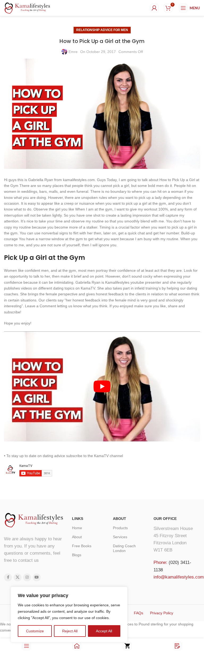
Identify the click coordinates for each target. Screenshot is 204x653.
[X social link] (18, 577)
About (77, 537)
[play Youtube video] (102, 386)
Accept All (104, 631)
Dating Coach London (124, 548)
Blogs (76, 555)
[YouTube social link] (37, 577)
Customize (35, 631)
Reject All (70, 631)
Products (120, 528)
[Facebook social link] (8, 577)
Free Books (81, 546)
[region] (69, 614)
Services (120, 537)
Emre (73, 52)
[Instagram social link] (27, 577)
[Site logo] (27, 8)
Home (77, 528)
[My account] (154, 8)
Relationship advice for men (102, 30)
